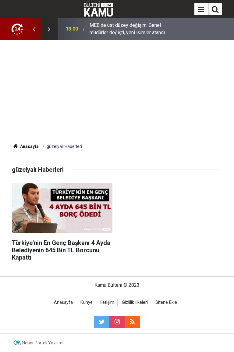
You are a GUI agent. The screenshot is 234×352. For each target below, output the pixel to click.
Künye (86, 302)
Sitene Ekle (166, 302)
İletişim (107, 302)
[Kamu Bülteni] (98, 9)
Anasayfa (63, 302)
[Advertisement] (117, 91)
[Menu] (201, 9)
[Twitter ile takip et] (101, 322)
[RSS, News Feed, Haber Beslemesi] (132, 322)
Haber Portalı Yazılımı (42, 342)
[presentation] (33, 29)
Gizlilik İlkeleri (135, 302)
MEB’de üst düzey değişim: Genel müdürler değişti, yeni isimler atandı (127, 28)
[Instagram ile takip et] (117, 322)
